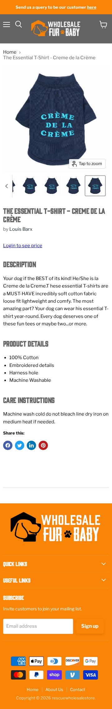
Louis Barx (20, 229)
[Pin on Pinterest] (43, 445)
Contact (77, 689)
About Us (54, 689)
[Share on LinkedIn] (31, 445)
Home (9, 52)
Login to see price (22, 245)
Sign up (90, 626)
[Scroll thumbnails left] (7, 186)
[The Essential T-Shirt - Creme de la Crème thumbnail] (95, 186)
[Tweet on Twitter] (19, 445)
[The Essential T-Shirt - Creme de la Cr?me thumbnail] (30, 186)
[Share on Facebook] (7, 445)
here (91, 7)
